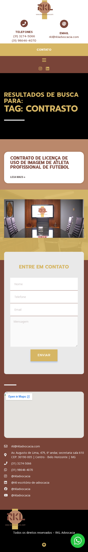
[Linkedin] (47, 68)
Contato (44, 50)
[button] (44, 60)
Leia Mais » (17, 177)
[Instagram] (40, 68)
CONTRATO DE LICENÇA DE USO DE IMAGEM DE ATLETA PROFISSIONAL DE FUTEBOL (39, 162)
